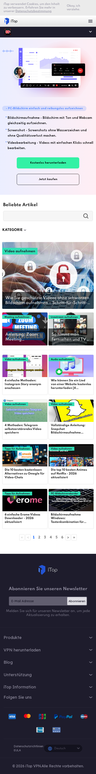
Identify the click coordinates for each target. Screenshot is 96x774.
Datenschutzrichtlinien (28, 746)
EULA (17, 750)
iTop (48, 570)
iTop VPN (10, 21)
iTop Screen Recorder (7, 31)
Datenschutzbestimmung (33, 11)
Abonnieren (77, 601)
